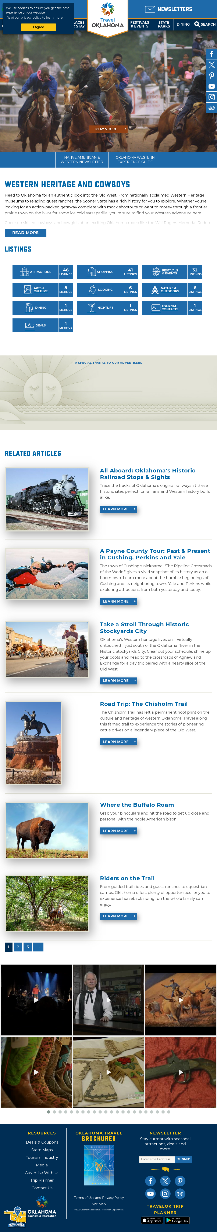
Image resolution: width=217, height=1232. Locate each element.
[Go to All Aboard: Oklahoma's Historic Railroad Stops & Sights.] (47, 499)
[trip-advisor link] (180, 1193)
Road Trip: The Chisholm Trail (144, 704)
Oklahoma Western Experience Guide (135, 160)
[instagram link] (165, 1193)
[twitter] (211, 64)
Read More (25, 232)
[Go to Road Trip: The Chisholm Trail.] (33, 743)
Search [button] (208, 24)
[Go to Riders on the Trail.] (47, 903)
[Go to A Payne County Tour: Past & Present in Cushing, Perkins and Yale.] (47, 574)
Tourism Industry (42, 1157)
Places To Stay (77, 24)
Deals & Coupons (42, 1142)
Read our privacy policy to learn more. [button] (35, 17)
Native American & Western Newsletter (82, 160)
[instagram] (211, 97)
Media (42, 1165)
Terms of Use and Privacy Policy (99, 1198)
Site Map (99, 1204)
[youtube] (211, 86)
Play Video (105, 129)
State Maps (42, 1150)
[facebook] (211, 54)
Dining (183, 24)
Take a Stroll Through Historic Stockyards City (144, 627)
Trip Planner (42, 1180)
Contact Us (42, 1188)
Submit (183, 1159)
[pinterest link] (180, 1181)
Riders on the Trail (127, 878)
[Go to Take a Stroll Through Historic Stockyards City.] (47, 649)
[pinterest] (211, 75)
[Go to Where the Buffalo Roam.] (47, 830)
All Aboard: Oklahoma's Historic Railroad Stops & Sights (147, 473)
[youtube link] (150, 1193)
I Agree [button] (38, 27)
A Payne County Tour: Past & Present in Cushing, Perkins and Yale (155, 554)
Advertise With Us (42, 1172)
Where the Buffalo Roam (137, 805)
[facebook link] (150, 1181)
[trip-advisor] (211, 108)
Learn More (116, 509)
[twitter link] (165, 1181)
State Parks (164, 24)
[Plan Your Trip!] (15, 1217)
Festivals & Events (139, 24)
